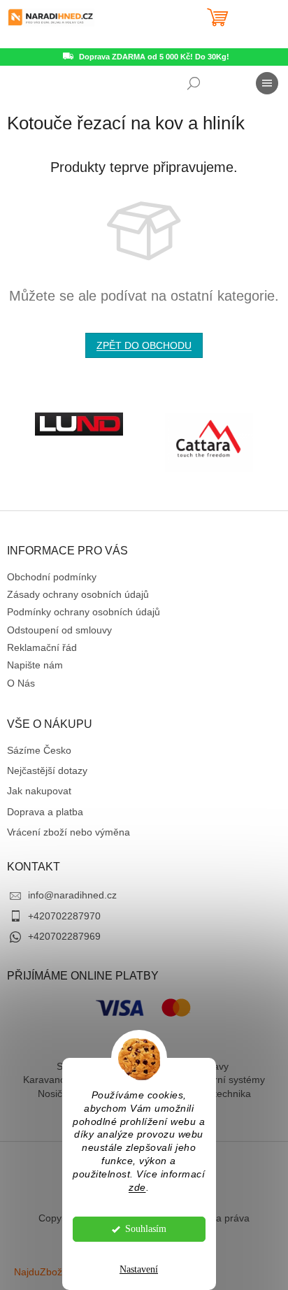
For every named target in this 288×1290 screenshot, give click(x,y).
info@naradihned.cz (72, 895)
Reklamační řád (42, 647)
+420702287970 (64, 916)
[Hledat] (194, 83)
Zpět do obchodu (144, 345)
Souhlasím (145, 1229)
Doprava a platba (45, 811)
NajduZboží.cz (46, 1271)
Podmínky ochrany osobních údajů (83, 611)
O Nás (21, 683)
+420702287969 (64, 936)
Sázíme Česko (39, 750)
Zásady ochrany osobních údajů (78, 594)
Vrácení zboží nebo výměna (68, 832)
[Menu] (267, 83)
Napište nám (35, 665)
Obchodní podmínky (51, 576)
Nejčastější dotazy (47, 770)
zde (137, 1187)
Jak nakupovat (39, 790)
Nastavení (139, 1269)
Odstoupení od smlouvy (59, 630)
